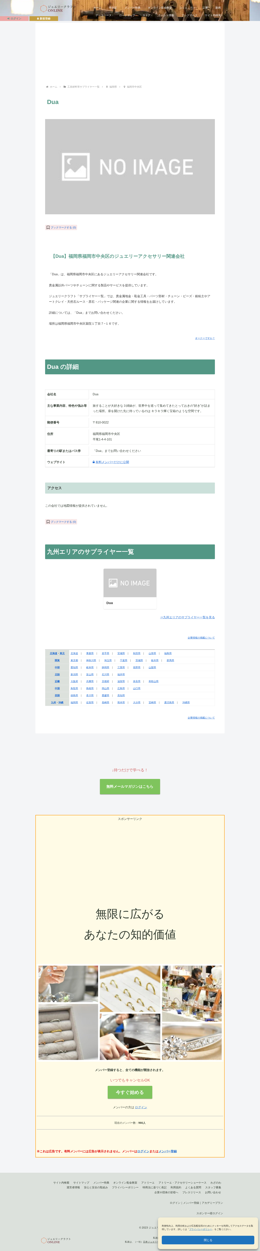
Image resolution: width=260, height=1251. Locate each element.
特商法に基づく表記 (155, 1187)
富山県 (90, 674)
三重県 (121, 667)
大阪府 (74, 681)
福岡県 (74, 702)
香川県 (90, 695)
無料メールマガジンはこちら (129, 786)
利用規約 (176, 1187)
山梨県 (152, 667)
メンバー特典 (101, 1182)
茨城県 (139, 660)
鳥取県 (74, 688)
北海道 (53, 653)
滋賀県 (121, 681)
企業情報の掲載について (201, 637)
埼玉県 (108, 660)
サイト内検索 (61, 1182)
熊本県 (121, 702)
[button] (61, 227)
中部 (57, 667)
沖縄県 (186, 702)
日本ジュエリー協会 (153, 1242)
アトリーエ (148, 1182)
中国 (57, 688)
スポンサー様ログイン (209, 1213)
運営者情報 (73, 1187)
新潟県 (74, 674)
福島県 (168, 653)
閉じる (208, 1240)
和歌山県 (154, 681)
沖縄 (60, 702)
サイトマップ (81, 1182)
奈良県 (136, 681)
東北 (62, 653)
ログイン (141, 1107)
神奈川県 (91, 660)
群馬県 (170, 660)
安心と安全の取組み (96, 1187)
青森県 (90, 653)
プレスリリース (191, 1192)
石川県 (105, 674)
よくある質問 (193, 1187)
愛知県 (74, 667)
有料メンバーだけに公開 (112, 462)
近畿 (57, 681)
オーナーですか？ (205, 338)
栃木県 (155, 660)
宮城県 (121, 653)
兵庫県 (90, 681)
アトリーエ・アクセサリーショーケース (183, 1182)
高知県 (121, 695)
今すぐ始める (130, 1092)
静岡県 (105, 667)
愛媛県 (105, 695)
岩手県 (105, 653)
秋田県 (136, 653)
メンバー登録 (168, 1151)
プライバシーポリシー (200, 1229)
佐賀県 (90, 702)
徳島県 (74, 695)
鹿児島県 (169, 702)
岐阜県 (90, 667)
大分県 (136, 702)
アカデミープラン (212, 1202)
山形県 (152, 653)
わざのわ (216, 1182)
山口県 (136, 688)
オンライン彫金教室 (125, 1182)
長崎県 (105, 702)
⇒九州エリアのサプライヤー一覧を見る (187, 617)
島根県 (90, 688)
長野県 (136, 667)
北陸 (57, 674)
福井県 (121, 674)
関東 (57, 660)
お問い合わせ (213, 1192)
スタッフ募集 (213, 1187)
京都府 (105, 681)
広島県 (121, 688)
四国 (57, 695)
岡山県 (105, 688)
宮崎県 (152, 702)
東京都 (74, 660)
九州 (53, 702)
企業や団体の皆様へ (166, 1192)
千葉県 (123, 660)
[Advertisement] (130, 56)
